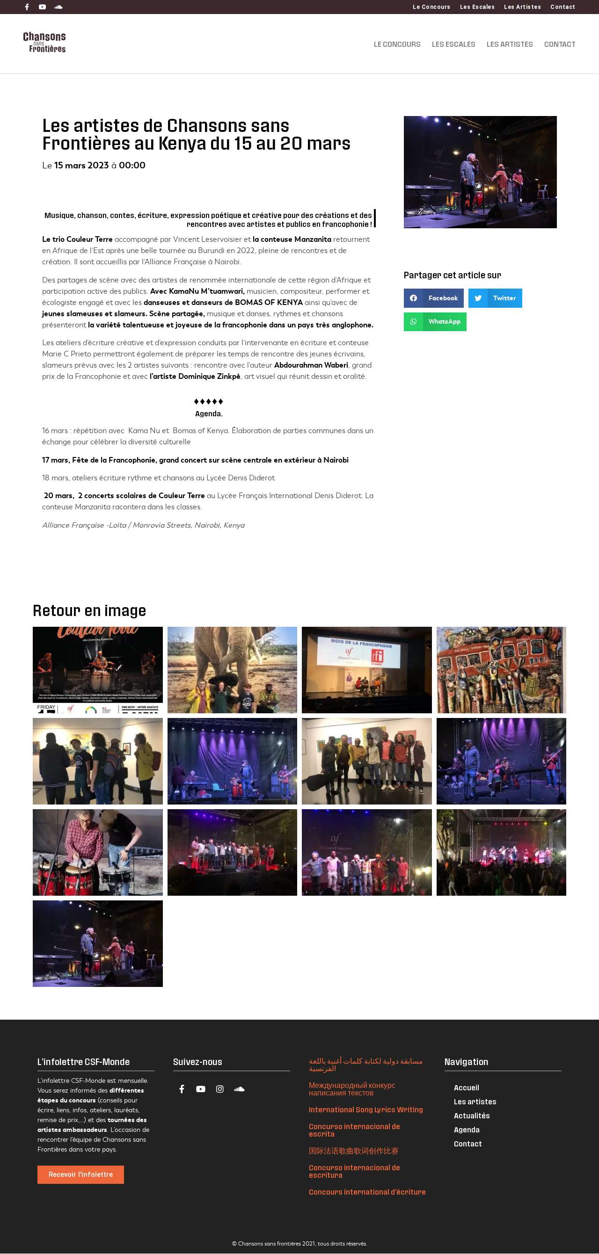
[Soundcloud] (58, 7)
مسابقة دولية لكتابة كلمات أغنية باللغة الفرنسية (366, 1064)
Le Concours (432, 7)
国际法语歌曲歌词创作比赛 (354, 1150)
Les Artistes (522, 7)
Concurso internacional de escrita (354, 1130)
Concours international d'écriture (367, 1191)
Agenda (467, 1129)
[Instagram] (220, 1088)
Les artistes (475, 1101)
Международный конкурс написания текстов (352, 1088)
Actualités (472, 1115)
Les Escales (477, 7)
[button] (434, 298)
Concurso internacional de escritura (354, 1171)
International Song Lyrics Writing (366, 1109)
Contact (563, 7)
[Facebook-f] (26, 7)
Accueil (466, 1087)
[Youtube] (42, 7)
